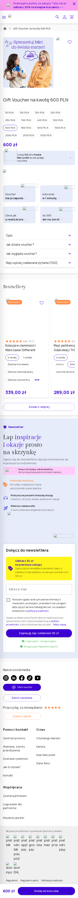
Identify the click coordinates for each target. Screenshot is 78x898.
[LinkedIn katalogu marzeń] (14, 678)
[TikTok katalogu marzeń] (30, 678)
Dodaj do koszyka (46, 891)
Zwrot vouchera (22, 698)
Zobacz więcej (39, 407)
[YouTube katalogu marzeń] (38, 678)
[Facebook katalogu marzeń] (22, 678)
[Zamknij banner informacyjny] (74, 4)
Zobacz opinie (22, 716)
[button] (57, 17)
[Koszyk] (72, 17)
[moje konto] (64, 17)
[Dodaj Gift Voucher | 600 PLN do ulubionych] (69, 42)
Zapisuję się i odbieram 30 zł (39, 633)
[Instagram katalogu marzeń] (6, 678)
